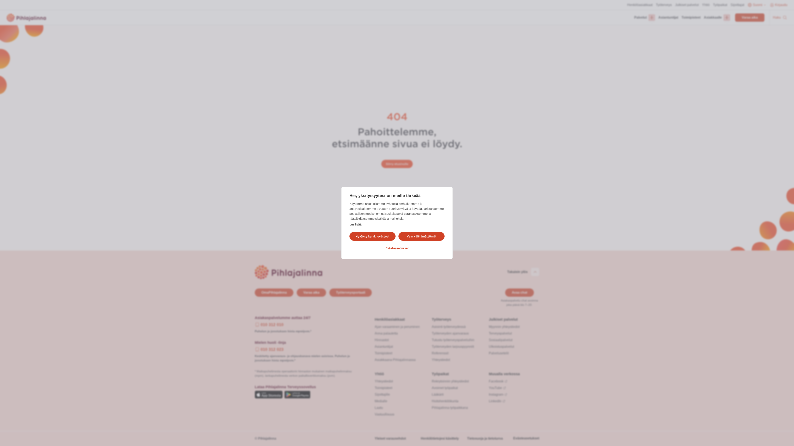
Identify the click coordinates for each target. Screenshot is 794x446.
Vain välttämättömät (421, 236)
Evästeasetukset (397, 248)
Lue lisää (355, 224)
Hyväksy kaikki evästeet (372, 236)
